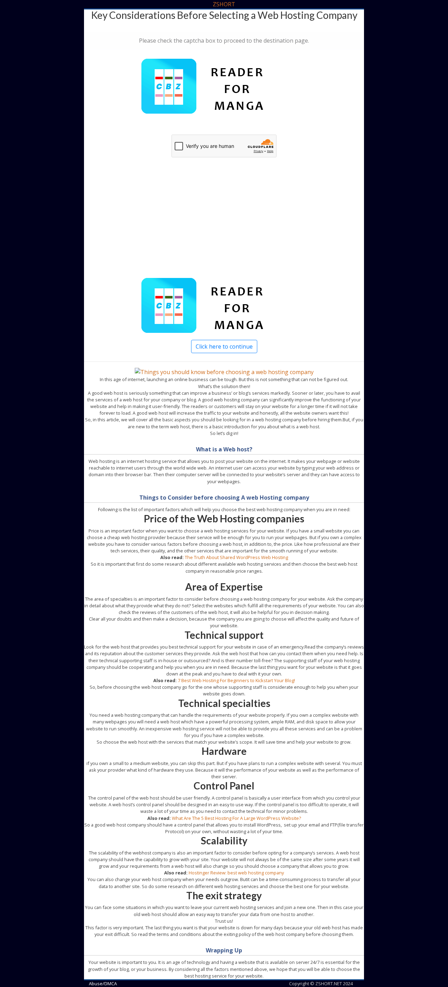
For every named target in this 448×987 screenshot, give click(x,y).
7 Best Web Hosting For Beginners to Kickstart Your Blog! (236, 680)
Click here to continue (224, 346)
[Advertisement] (224, 225)
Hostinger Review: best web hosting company (236, 873)
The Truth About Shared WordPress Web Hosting (236, 557)
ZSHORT (224, 4)
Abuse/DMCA (103, 983)
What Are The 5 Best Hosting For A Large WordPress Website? (236, 818)
